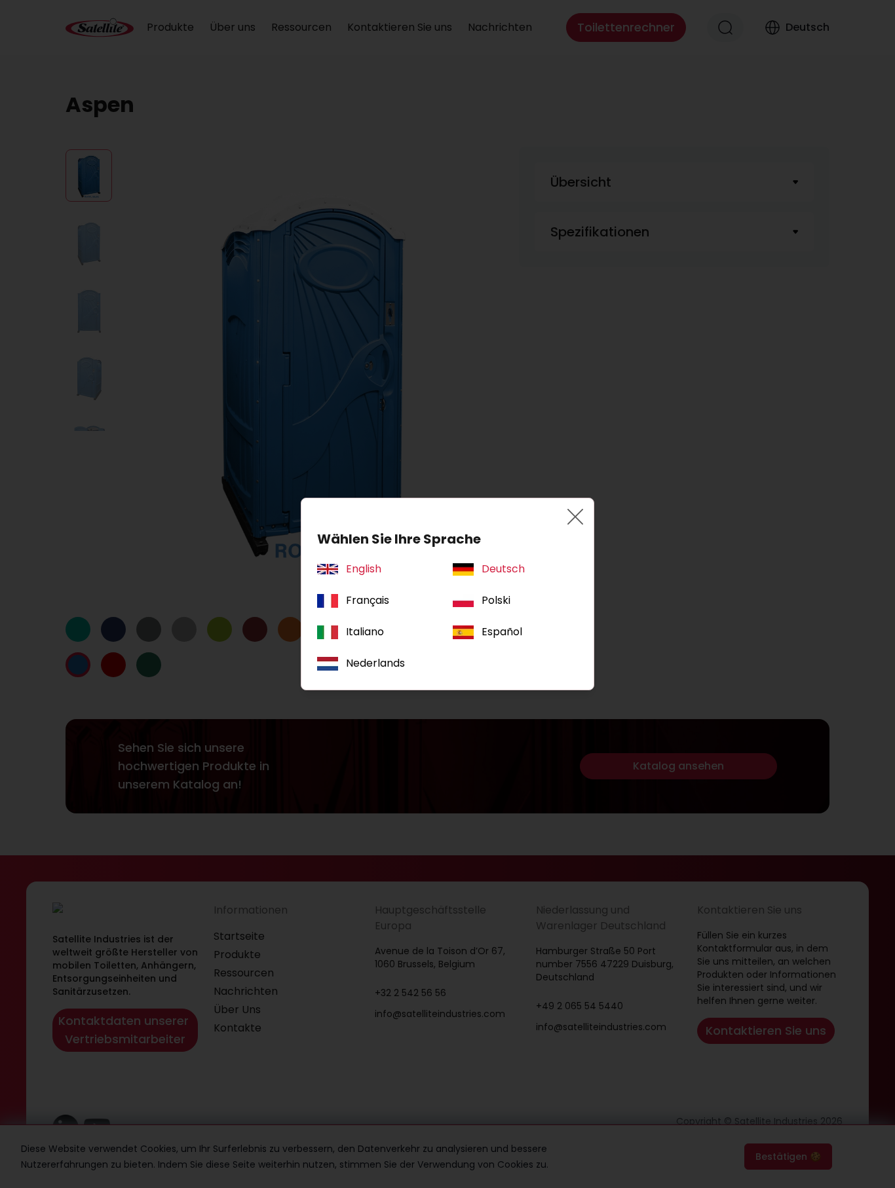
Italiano (365, 631)
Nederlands (375, 663)
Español (502, 631)
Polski (496, 600)
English (363, 568)
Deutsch (503, 568)
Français (367, 600)
